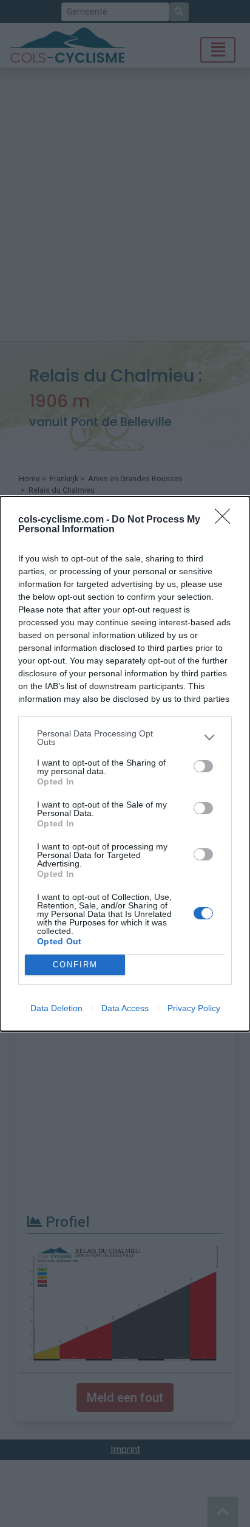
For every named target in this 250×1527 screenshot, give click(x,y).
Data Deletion (56, 1008)
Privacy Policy (193, 1008)
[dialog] (125, 763)
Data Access (125, 1008)
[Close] (226, 520)
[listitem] (125, 737)
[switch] (203, 766)
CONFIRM (75, 964)
